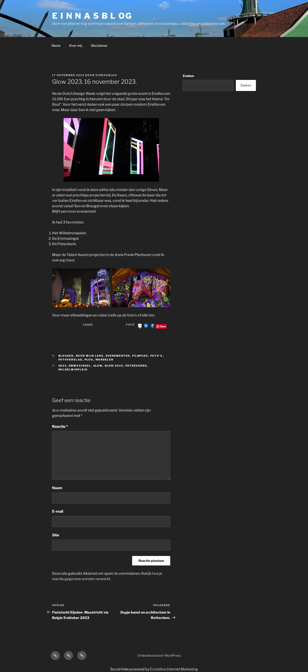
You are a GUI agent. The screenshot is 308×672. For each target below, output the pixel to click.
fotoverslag (70, 359)
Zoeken (188, 76)
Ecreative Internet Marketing (174, 669)
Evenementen (118, 355)
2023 (62, 365)
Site (55, 535)
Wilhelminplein (73, 369)
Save (163, 326)
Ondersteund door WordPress (159, 655)
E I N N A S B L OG (92, 16)
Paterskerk (136, 365)
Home (56, 45)
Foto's (156, 355)
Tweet (87, 324)
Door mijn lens (90, 355)
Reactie (60, 426)
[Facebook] (152, 326)
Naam (57, 488)
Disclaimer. (99, 45)
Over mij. (76, 45)
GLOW (57, 99)
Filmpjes (140, 355)
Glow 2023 (114, 365)
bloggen (66, 355)
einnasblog (106, 75)
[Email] (140, 326)
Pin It (130, 324)
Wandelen (104, 359)
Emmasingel (80, 365)
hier (151, 315)
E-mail (57, 511)
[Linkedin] (146, 326)
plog (89, 359)
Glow (98, 365)
